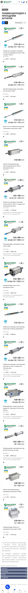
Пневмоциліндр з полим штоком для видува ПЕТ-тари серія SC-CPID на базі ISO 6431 (13, 408)
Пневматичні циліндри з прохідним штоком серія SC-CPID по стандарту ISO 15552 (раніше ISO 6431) (14, 204)
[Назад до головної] (2, 6)
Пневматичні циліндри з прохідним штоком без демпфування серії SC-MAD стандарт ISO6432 (13, 52)
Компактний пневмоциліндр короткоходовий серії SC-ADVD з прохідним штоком (12, 166)
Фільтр (5, 9)
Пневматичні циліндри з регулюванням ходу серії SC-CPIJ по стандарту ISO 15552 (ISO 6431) (14, 366)
